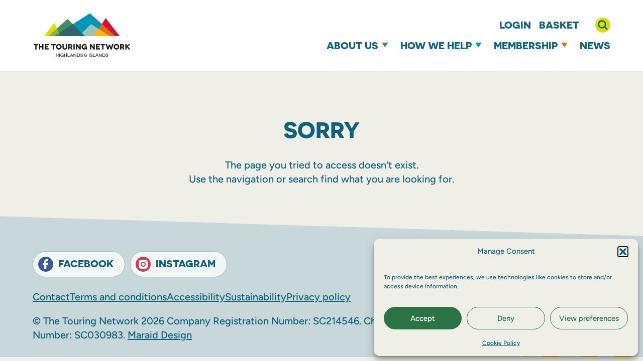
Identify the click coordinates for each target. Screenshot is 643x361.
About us (352, 45)
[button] (623, 252)
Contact (51, 297)
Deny (505, 318)
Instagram (186, 263)
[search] (602, 25)
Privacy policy (318, 297)
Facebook (86, 263)
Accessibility (196, 297)
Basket (559, 25)
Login (515, 25)
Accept (422, 318)
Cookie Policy (501, 342)
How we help (436, 45)
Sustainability (255, 297)
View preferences (589, 318)
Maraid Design (160, 335)
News (595, 45)
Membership (526, 45)
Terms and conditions (118, 297)
